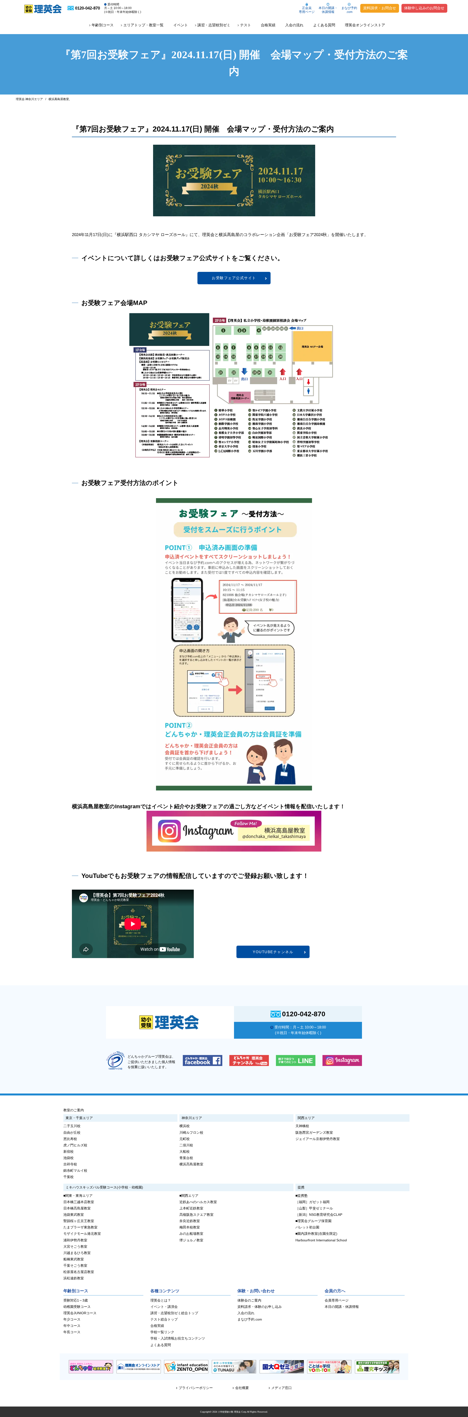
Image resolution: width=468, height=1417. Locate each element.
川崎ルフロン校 (191, 1132)
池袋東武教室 (73, 1215)
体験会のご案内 (249, 1300)
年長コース (71, 1332)
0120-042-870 (303, 1014)
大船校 (184, 1151)
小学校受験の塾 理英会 (229, 1411)
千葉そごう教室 (75, 1265)
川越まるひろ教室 (77, 1253)
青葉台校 (186, 1158)
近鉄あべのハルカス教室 (198, 1202)
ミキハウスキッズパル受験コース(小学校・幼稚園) (104, 1187)
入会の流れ (294, 25)
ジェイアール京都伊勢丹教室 (317, 1139)
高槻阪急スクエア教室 (196, 1215)
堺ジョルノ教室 (191, 1240)
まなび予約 (349, 10)
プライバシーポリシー (196, 1388)
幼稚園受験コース (77, 1307)
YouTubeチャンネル (273, 952)
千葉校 (68, 1177)
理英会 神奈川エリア (29, 99)
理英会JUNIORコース (80, 1313)
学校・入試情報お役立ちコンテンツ (177, 1338)
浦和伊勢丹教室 (75, 1240)
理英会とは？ (160, 1300)
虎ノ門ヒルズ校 (75, 1145)
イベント (180, 25)
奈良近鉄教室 (189, 1221)
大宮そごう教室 (75, 1246)
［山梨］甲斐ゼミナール (314, 1208)
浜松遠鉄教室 (73, 1278)
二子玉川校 (71, 1126)
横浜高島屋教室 (59, 99)
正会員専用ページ (307, 10)
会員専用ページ (337, 1300)
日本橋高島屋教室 (77, 1208)
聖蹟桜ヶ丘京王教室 (78, 1221)
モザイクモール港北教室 (82, 1234)
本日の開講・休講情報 (328, 10)
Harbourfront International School (321, 1240)
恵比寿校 (70, 1139)
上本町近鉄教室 (191, 1208)
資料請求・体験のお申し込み (259, 1307)
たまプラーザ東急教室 (80, 1227)
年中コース (71, 1326)
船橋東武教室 (73, 1259)
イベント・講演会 (164, 1307)
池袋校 (68, 1158)
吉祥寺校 (70, 1164)
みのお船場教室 (191, 1234)
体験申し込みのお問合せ (424, 8)
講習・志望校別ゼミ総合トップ (174, 1313)
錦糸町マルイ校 (75, 1170)
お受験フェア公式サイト (234, 278)
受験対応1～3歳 (75, 1300)
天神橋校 (302, 1126)
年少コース (71, 1319)
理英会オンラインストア (365, 25)
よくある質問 (324, 25)
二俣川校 (186, 1145)
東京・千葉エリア (79, 1118)
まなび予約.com (249, 1319)
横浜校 (184, 1126)
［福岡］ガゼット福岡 (312, 1202)
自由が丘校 (71, 1132)
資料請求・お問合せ (379, 8)
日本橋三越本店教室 (78, 1202)
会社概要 (242, 1388)
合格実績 (268, 25)
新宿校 (68, 1151)
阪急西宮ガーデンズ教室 (314, 1132)
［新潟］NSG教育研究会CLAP (318, 1215)
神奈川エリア (192, 1118)
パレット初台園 (307, 1227)
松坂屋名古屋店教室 (78, 1272)
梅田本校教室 (189, 1227)
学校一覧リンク (162, 1332)
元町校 (184, 1139)
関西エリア (306, 1118)
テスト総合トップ (164, 1319)
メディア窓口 (281, 1388)
